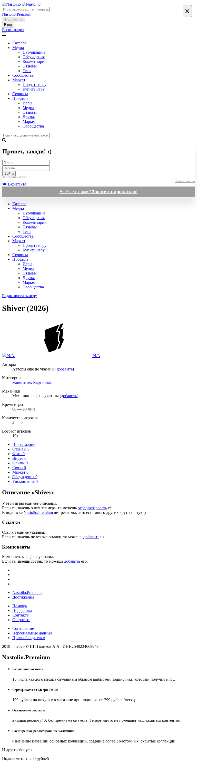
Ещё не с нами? (99, 192)
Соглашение (23, 628)
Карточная (42, 382)
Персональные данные (32, 633)
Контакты (20, 615)
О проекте (21, 620)
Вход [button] (8, 25)
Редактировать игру (19, 296)
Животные (21, 382)
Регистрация (13, 29)
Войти (9, 173)
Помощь (19, 606)
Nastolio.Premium (38, 512)
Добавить (15, 19)
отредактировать (92, 508)
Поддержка (22, 610)
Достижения (23, 597)
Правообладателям (28, 637)
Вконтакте (16, 184)
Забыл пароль (185, 181)
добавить (65, 369)
